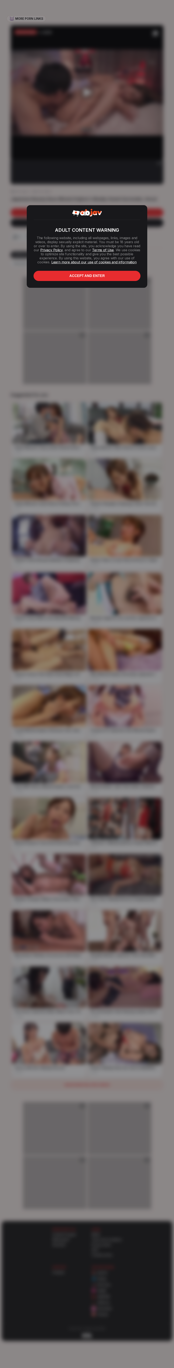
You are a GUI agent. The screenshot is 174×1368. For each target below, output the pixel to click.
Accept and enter (87, 276)
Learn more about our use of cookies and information (94, 262)
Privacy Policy (51, 250)
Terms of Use (103, 250)
